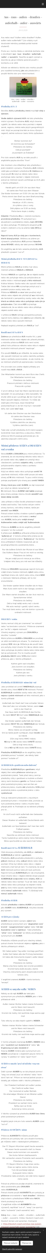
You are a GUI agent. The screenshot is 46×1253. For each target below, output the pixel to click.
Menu (43, 4)
